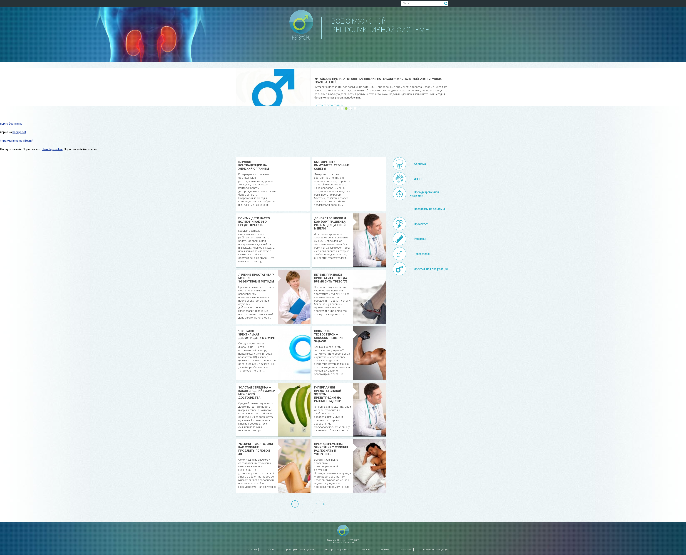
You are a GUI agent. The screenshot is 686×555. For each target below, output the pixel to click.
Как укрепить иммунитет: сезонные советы (331, 165)
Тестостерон (406, 549)
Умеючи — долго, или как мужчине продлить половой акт (255, 449)
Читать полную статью (328, 101)
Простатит (365, 549)
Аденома (252, 549)
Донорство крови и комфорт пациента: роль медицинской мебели (330, 223)
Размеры (385, 549)
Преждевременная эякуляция (299, 549)
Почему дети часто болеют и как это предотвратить (254, 222)
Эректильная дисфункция (435, 549)
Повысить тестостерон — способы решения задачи (328, 336)
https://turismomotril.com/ (16, 140)
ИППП (270, 549)
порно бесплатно (11, 123)
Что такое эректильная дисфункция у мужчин (256, 334)
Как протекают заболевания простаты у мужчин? (355, 78)
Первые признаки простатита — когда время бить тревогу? (330, 278)
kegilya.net (19, 132)
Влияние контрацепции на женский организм (253, 165)
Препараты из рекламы (337, 549)
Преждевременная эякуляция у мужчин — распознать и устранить (332, 449)
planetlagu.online (52, 149)
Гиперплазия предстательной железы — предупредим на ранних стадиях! (327, 394)
